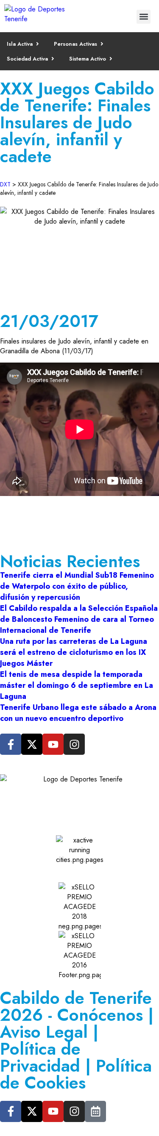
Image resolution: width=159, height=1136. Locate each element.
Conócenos (100, 1015)
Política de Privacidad (40, 1057)
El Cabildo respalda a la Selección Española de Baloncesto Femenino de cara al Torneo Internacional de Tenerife (79, 619)
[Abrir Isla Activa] (37, 44)
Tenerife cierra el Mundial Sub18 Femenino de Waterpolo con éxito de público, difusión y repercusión (77, 586)
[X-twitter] (31, 744)
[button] (144, 17)
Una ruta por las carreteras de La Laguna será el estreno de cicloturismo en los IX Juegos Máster (73, 652)
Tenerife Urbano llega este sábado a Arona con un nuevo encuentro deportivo (78, 713)
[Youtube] (53, 744)
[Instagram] (74, 744)
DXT (5, 184)
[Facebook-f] (10, 744)
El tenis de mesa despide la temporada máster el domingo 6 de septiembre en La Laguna (76, 685)
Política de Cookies (76, 1074)
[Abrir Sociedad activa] (53, 59)
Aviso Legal (44, 1032)
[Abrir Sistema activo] (111, 59)
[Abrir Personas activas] (102, 44)
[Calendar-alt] (95, 1111)
